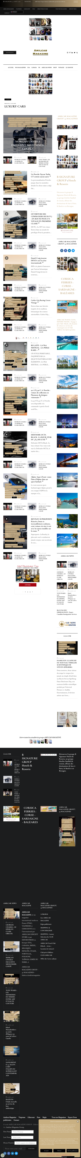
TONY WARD (9, 982)
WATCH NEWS (67, 851)
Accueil (11, 67)
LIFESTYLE (17, 182)
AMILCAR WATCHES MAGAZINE (67, 828)
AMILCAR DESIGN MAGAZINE (23, 118)
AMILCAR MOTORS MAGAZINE (15, 122)
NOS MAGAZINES (20, 67)
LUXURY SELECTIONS (11, 542)
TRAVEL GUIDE (9, 1019)
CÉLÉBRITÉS (9, 270)
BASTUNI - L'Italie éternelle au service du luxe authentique (11, 1103)
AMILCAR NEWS (47, 67)
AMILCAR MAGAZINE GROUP (13, 533)
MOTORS (20, 186)
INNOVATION (9, 230)
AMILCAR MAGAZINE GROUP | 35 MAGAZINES (67, 117)
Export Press (72, 9)
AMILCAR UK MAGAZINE (31, 122)
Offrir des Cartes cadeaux (48, 959)
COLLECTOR (26, 124)
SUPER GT (21, 192)
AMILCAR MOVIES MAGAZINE (66, 642)
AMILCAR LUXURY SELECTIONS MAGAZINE (19, 120)
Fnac (33, 9)
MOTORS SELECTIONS (11, 544)
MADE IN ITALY (9, 1087)
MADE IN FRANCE (10, 234)
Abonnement (10, 52)
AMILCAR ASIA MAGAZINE (12, 266)
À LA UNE (11, 118)
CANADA (34, 67)
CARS (19, 124)
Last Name (7, 1137)
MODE (7, 1089)
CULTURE (62, 646)
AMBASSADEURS (17, 265)
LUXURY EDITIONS (10, 1085)
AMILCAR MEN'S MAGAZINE (39, 120)
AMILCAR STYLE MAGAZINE (67, 824)
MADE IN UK (22, 126)
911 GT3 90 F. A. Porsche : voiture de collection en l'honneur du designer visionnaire (40, 394)
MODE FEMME (9, 974)
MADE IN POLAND (10, 316)
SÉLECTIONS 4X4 (16, 318)
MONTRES (67, 840)
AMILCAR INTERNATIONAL (39, 118)
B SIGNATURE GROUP (30, 758)
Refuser (59, 1150)
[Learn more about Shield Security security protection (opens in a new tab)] (2, 1155)
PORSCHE (14, 188)
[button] (78, 1121)
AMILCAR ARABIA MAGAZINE (13, 299)
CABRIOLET (13, 124)
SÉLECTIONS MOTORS (11, 192)
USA (28, 67)
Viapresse (19, 9)
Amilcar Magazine (8, 9)
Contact (7, 13)
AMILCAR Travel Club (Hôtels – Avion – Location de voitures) (47, 946)
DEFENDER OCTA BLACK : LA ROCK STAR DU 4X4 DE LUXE (41, 437)
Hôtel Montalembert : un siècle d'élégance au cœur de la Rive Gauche (72, 597)
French (14, 12)
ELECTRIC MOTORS (17, 178)
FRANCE (19, 362)
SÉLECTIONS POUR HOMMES (67, 846)
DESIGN (34, 124)
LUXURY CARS (12, 126)
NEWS (44, 126)
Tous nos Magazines (61, 9)
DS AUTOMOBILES (10, 226)
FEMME (68, 646)
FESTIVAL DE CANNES (67, 838)
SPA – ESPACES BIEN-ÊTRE (11, 1017)
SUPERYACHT (9, 1050)
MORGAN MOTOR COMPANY (34, 126)
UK (39, 67)
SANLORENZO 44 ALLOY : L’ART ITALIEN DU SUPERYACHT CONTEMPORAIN (11, 1069)
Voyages (61, 67)
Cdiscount (27, 9)
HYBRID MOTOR (19, 538)
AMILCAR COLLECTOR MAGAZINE (14, 387)
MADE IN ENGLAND (10, 453)
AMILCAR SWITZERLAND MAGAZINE (14, 306)
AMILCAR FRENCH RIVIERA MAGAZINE (12, 302)
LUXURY (8, 1083)
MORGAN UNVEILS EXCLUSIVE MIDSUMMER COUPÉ (27, 145)
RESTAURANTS (9, 1014)
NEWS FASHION (9, 910)
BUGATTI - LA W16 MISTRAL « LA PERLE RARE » (40, 347)
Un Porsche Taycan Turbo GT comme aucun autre (40, 175)
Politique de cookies (51, 1154)
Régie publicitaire (42, 9)
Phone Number (8, 1143)
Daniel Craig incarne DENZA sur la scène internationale (39, 260)
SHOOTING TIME (10, 916)
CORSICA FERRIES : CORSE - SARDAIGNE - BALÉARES (67, 286)
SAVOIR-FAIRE (9, 190)
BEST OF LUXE (43, 122)
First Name (7, 1132)
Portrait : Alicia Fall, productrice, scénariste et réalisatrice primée (65, 662)
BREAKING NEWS (64, 644)
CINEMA (72, 644)
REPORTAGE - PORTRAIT (65, 650)
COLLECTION (19, 401)
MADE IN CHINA (10, 276)
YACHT (7, 1052)
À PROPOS (44, 914)
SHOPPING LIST (67, 849)
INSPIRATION (42, 124)
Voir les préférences (72, 1150)
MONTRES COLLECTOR (11, 411)
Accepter (46, 1150)
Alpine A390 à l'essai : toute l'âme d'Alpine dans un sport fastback (41, 479)
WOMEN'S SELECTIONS (65, 652)
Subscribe (31, 1148)
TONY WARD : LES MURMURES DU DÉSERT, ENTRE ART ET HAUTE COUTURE (44, 163)
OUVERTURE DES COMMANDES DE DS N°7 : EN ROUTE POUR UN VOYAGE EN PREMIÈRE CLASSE (41, 219)
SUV (12, 236)
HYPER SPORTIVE (18, 180)
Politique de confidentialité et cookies (63, 1154)
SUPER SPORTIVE (10, 368)
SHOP (55, 67)
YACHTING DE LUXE (11, 1054)
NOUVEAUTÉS (9, 278)
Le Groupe (69, 67)
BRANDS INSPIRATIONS (11, 176)
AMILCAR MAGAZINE (11, 304)
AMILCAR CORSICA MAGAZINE (13, 445)
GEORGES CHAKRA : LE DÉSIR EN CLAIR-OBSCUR (20, 161)
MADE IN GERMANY (10, 186)
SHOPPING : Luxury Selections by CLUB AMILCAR (47, 937)
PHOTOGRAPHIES (10, 912)
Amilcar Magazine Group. (15, 1127)
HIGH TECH (8, 180)
